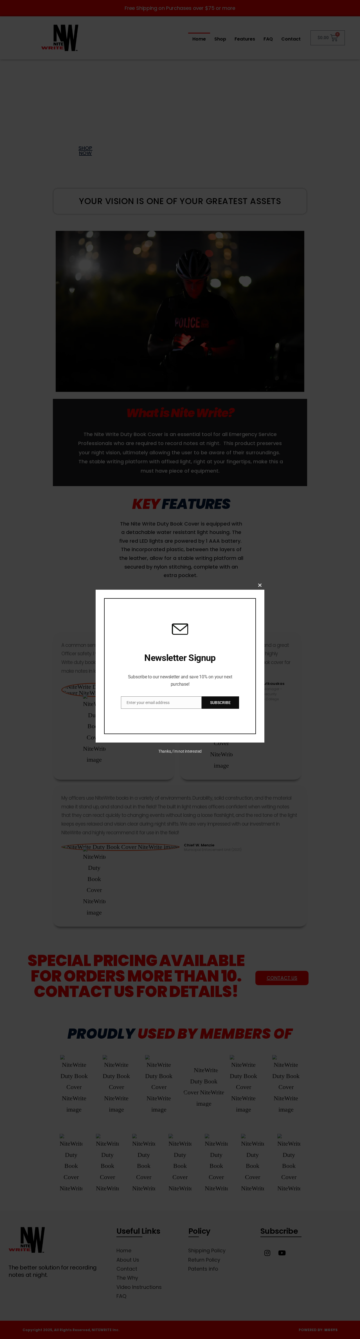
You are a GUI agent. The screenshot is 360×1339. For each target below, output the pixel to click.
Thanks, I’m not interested (180, 751)
